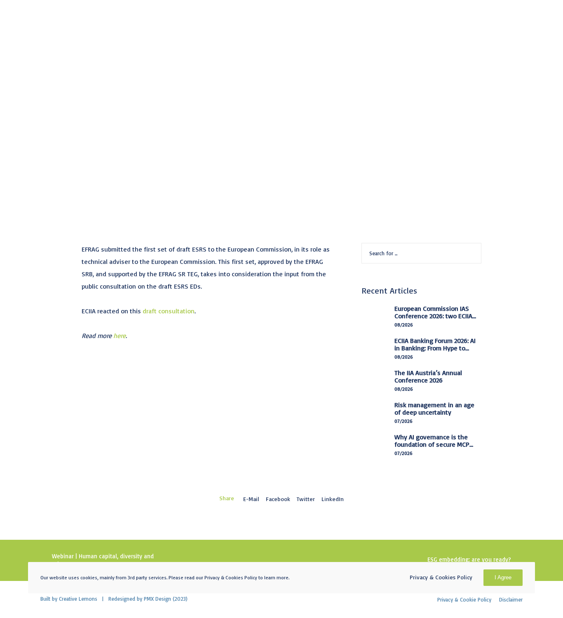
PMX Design (157, 598)
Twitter (306, 498)
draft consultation (169, 311)
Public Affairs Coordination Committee (216, 106)
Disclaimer (511, 599)
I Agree (503, 577)
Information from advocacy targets (96, 106)
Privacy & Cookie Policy (464, 599)
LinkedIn (332, 498)
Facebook (278, 498)
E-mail (251, 498)
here (119, 335)
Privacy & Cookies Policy (441, 577)
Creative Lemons (78, 598)
